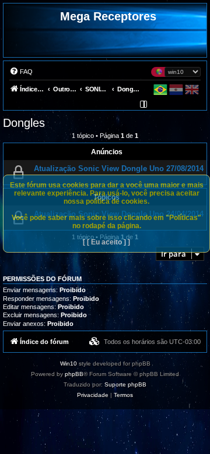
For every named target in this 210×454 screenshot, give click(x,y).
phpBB (74, 374)
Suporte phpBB (125, 384)
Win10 (68, 363)
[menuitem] (21, 72)
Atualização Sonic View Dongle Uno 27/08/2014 (119, 168)
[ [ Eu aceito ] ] (106, 242)
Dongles (24, 122)
